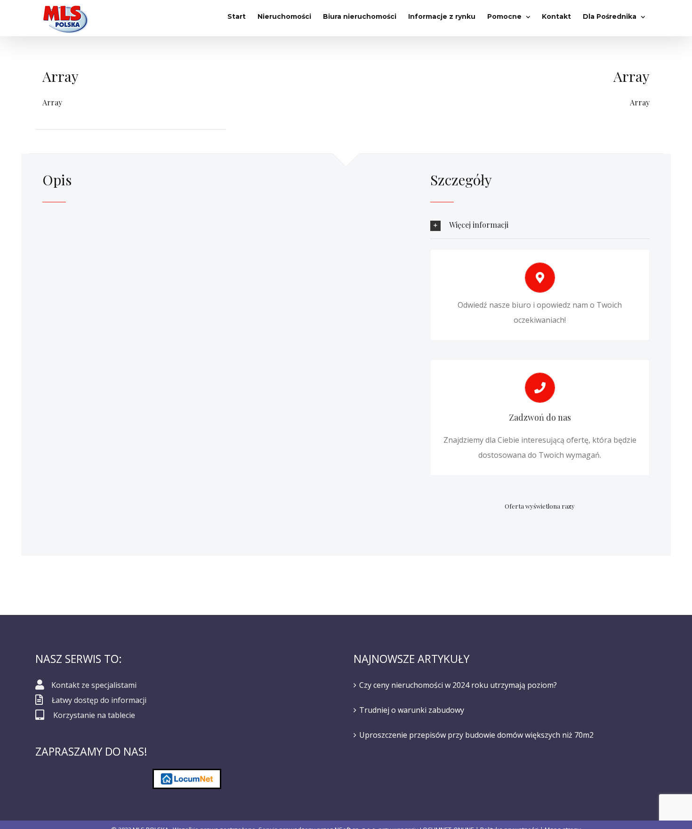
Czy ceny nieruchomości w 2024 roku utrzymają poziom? (458, 685)
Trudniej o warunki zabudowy (411, 710)
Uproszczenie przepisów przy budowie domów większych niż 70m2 (476, 735)
